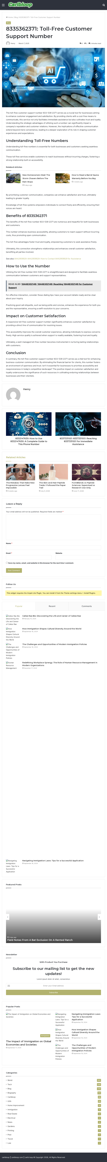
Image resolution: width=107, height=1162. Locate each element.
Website (58, 553)
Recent (52, 606)
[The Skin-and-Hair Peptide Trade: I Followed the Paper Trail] (53, 472)
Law (9, 1143)
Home (10, 17)
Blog (16, 17)
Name (9, 543)
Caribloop (12, 1097)
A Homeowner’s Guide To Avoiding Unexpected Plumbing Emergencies (51, 940)
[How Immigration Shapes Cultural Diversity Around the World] (13, 634)
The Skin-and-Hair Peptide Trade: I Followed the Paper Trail (52, 485)
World (10, 1080)
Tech (10, 1084)
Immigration (12, 1110)
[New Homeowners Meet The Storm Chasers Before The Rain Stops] (13, 178)
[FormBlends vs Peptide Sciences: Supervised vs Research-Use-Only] (86, 472)
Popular (18, 606)
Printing (11, 1130)
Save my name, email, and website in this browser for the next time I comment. (41, 563)
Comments (87, 606)
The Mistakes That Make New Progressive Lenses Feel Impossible (20, 485)
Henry (26, 389)
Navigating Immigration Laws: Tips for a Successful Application (53, 860)
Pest (9, 1135)
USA (9, 1101)
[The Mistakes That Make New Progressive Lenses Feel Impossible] (20, 472)
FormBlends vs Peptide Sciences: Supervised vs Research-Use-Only (83, 485)
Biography (12, 1093)
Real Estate (12, 1114)
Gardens (11, 1126)
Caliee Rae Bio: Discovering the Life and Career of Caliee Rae (51, 616)
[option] (53, 917)
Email (9, 553)
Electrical (11, 1118)
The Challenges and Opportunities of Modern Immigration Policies (54, 644)
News (10, 1122)
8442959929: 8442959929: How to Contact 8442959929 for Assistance (47, 258)
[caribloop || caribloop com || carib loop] (20, 5)
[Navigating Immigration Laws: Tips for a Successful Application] (13, 866)
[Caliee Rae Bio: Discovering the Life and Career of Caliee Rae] (13, 620)
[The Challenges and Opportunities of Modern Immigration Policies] (13, 651)
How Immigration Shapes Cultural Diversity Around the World (51, 629)
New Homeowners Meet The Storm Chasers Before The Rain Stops (36, 178)
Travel (10, 1139)
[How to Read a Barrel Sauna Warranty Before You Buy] (62, 178)
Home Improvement (16, 1105)
